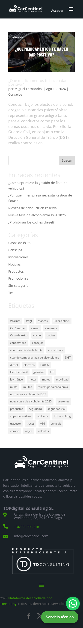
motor (32, 379)
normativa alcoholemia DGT (28, 394)
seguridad (35, 409)
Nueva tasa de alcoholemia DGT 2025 (37, 215)
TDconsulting (62, 416)
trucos (31, 424)
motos (46, 379)
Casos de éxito (19, 243)
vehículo (56, 424)
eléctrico (29, 365)
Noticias (14, 264)
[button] (73, 603)
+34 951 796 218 (26, 527)
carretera (51, 328)
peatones (63, 401)
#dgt (29, 321)
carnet (35, 328)
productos (16, 409)
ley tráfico (16, 379)
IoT (52, 372)
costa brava (55, 350)
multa (14, 387)
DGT (68, 357)
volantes (43, 431)
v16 (42, 424)
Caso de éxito (18, 335)
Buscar (67, 160)
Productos (16, 271)
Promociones (18, 278)
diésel (14, 365)
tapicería (42, 416)
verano (14, 431)
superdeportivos (20, 416)
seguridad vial (56, 409)
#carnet (15, 321)
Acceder (57, 10)
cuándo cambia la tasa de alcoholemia (34, 357)
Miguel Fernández (28, 89)
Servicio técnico (60, 617)
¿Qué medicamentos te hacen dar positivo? (37, 82)
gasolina (38, 372)
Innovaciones (18, 257)
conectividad (18, 343)
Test (11, 292)
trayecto (15, 424)
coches (51, 335)
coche (37, 335)
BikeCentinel (61, 321)
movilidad (62, 379)
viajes (28, 431)
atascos (43, 321)
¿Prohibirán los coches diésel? (31, 222)
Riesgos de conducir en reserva (32, 208)
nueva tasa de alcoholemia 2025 (31, 401)
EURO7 (44, 365)
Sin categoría (18, 285)
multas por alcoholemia (53, 387)
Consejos (15, 94)
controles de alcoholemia (26, 350)
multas (27, 387)
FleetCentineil (19, 372)
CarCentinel (17, 328)
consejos (37, 343)
